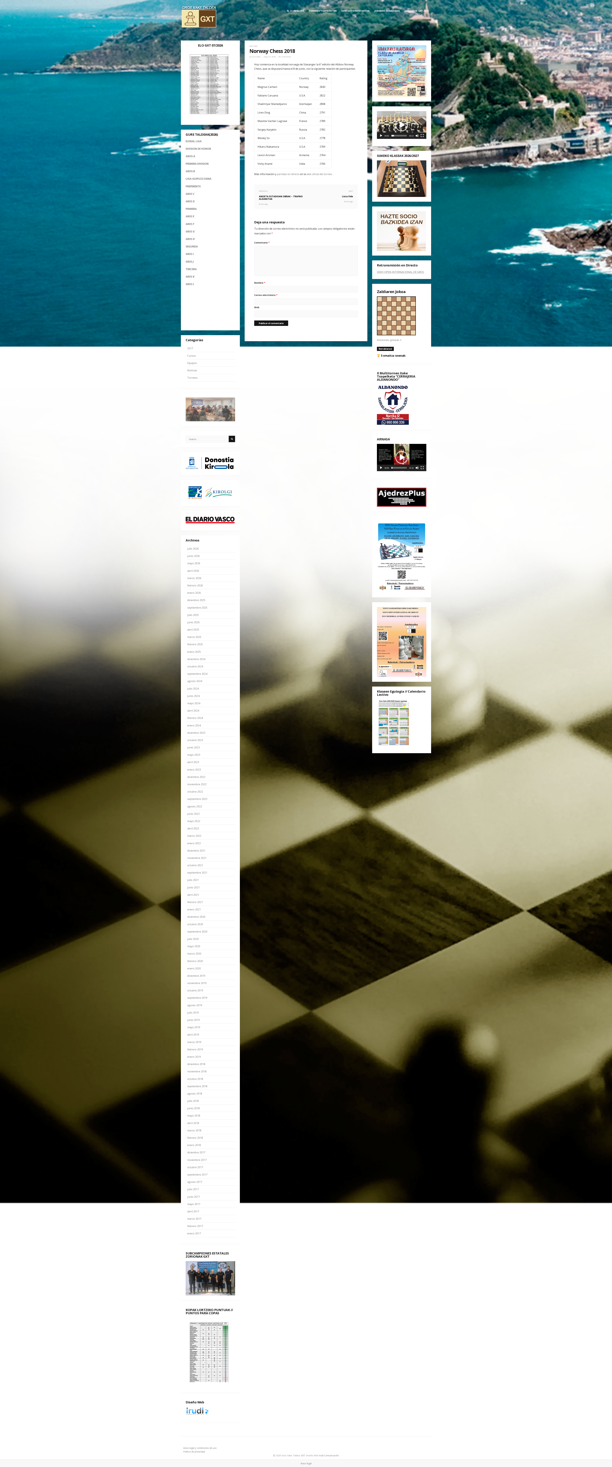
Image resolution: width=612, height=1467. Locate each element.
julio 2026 (193, 548)
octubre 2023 (195, 740)
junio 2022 (193, 814)
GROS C (190, 194)
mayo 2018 (193, 1115)
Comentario (262, 242)
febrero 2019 (195, 1049)
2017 (190, 348)
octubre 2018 (195, 1079)
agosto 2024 (194, 681)
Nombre (259, 282)
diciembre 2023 (196, 733)
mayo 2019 (193, 1027)
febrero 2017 (195, 1226)
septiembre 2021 (197, 872)
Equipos (192, 363)
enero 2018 (194, 1145)
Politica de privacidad (194, 1451)
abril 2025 (193, 629)
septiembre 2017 (197, 1174)
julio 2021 (193, 880)
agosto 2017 (194, 1182)
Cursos (191, 355)
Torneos (192, 377)
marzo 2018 (194, 1130)
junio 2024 (193, 696)
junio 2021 (193, 887)
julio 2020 (193, 939)
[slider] (399, 135)
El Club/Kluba (295, 10)
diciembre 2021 (196, 850)
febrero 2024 (195, 718)
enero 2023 (194, 769)
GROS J (190, 261)
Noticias (192, 370)
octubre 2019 (195, 990)
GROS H (190, 239)
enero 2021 (194, 909)
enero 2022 (194, 843)
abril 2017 (193, 1211)
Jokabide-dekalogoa (387, 10)
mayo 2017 (193, 1204)
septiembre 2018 (197, 1086)
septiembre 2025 (197, 607)
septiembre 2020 (197, 931)
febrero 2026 (195, 585)
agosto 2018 (194, 1093)
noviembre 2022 (197, 784)
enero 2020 (194, 968)
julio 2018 (193, 1101)
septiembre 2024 (197, 674)
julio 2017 (193, 1189)
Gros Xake (256, 56)
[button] (401, 125)
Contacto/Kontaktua (355, 10)
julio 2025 (193, 615)
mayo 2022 (193, 821)
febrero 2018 (195, 1138)
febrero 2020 (195, 961)
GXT (303, 1455)
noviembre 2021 (197, 858)
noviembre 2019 (197, 983)
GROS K (190, 276)
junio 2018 (193, 1108)
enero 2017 (194, 1233)
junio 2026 (193, 556)
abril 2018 (193, 1123)
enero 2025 (194, 652)
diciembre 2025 (196, 600)
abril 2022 (193, 828)
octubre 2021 (195, 865)
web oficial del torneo (319, 174)
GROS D (190, 201)
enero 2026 (194, 593)
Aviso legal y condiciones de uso (200, 1447)
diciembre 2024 (196, 659)
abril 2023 (193, 762)
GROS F (190, 224)
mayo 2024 (193, 703)
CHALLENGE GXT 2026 (416, 10)
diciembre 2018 (196, 1064)
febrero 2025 (195, 644)
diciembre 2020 (196, 917)
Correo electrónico (265, 295)
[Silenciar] (417, 135)
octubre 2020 (195, 924)
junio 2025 (193, 622)
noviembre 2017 (197, 1160)
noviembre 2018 (197, 1071)
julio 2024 (193, 688)
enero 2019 (194, 1057)
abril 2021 (193, 895)
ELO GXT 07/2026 (210, 45)
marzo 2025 (194, 637)
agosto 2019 (194, 1005)
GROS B (190, 171)
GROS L (190, 284)
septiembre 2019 (197, 998)
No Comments (285, 56)
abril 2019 (193, 1034)
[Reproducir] (381, 135)
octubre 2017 (195, 1167)
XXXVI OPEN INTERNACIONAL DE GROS (400, 272)
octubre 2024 (195, 666)
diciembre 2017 (196, 1152)
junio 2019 (193, 1020)
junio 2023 (193, 747)
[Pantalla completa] (422, 135)
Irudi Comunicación (329, 1455)
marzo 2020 (194, 953)
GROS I (190, 254)
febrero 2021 (195, 902)
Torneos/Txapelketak (323, 10)
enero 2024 (194, 725)
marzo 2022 (194, 836)
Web (256, 307)
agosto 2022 (194, 806)
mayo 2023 (193, 755)
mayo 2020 (193, 946)
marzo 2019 (194, 1042)
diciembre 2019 (196, 976)
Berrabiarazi (385, 348)
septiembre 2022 (197, 799)
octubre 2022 (195, 791)
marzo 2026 (194, 578)
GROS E (190, 216)
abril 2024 (193, 710)
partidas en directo (288, 174)
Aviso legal (306, 1463)
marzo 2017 (194, 1219)
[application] (401, 125)
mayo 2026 (193, 563)
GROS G (190, 231)
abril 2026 (193, 571)
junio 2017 (193, 1197)
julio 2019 (193, 1012)
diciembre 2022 (196, 777)
